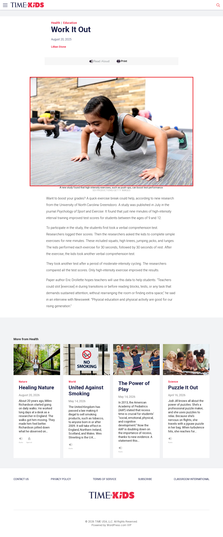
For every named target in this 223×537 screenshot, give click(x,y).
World (72, 381)
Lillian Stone (58, 46)
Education (70, 22)
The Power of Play (134, 386)
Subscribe (145, 479)
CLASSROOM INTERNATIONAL (191, 479)
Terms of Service (104, 479)
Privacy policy (61, 479)
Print (124, 61)
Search (218, 5)
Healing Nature (36, 387)
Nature (23, 381)
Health (55, 22)
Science (173, 381)
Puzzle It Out (183, 387)
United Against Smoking (86, 390)
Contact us (21, 479)
